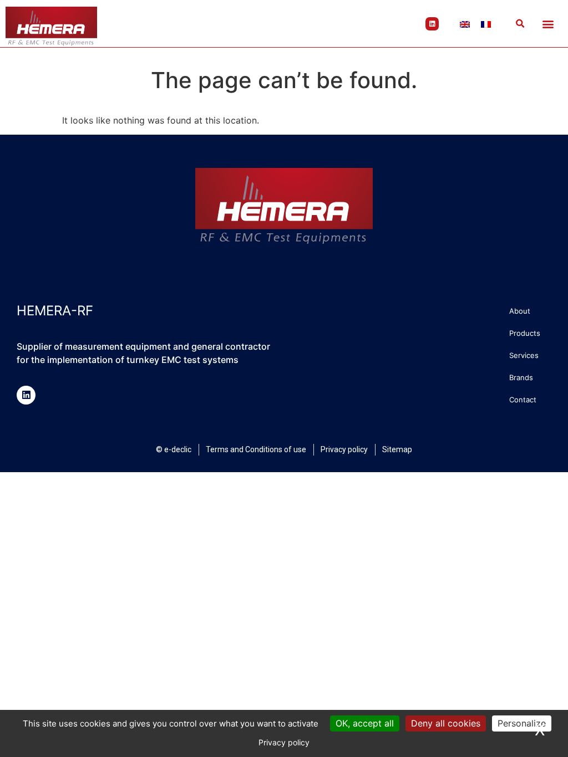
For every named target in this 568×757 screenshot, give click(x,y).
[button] (520, 24)
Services (524, 355)
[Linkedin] (432, 23)
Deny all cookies (445, 723)
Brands (521, 377)
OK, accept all (365, 723)
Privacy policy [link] (284, 742)
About (519, 310)
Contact (522, 399)
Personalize (522, 723)
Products (524, 333)
